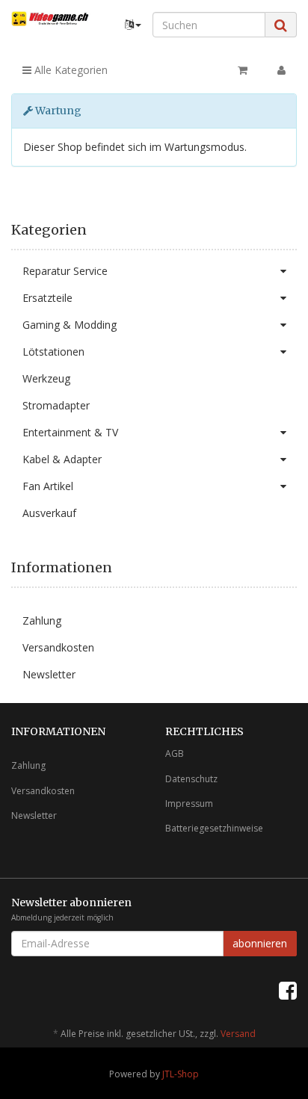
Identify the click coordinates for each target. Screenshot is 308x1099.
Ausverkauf (49, 513)
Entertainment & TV (70, 432)
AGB (174, 753)
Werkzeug (46, 378)
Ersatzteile (47, 298)
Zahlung (41, 620)
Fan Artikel (47, 486)
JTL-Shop (180, 1074)
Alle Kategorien (69, 70)
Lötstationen (53, 351)
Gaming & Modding (69, 325)
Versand (238, 1033)
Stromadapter (56, 405)
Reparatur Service (65, 271)
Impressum (189, 803)
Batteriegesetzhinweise (214, 828)
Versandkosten (58, 647)
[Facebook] (288, 990)
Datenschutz (191, 779)
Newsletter (49, 674)
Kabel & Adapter (62, 459)
